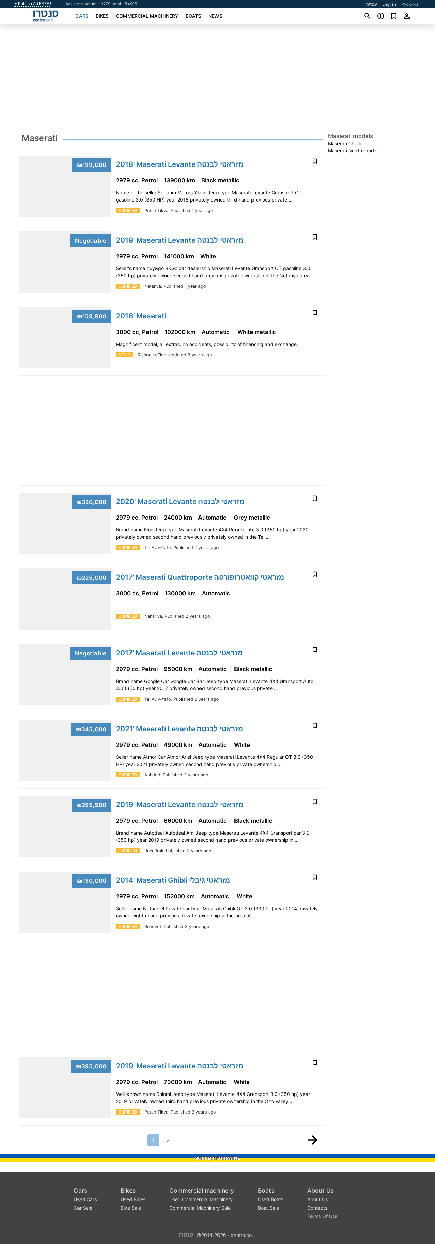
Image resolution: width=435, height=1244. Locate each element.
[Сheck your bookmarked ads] (393, 16)
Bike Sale (131, 1208)
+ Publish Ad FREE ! (32, 3)
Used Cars (85, 1199)
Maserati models (350, 136)
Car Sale (83, 1208)
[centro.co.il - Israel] (186, 1234)
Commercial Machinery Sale (200, 1208)
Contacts (317, 1208)
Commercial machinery (147, 16)
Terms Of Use (322, 1216)
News (215, 16)
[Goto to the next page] (313, 1140)
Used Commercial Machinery (201, 1199)
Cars (81, 16)
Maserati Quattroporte (352, 150)
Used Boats (270, 1199)
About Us (320, 1190)
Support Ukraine (217, 1158)
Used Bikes (133, 1199)
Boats (193, 16)
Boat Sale (268, 1208)
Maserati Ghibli (344, 143)
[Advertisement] (217, 80)
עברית (371, 4)
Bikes (102, 16)
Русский (409, 4)
